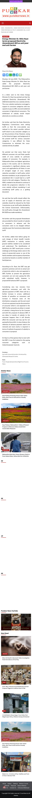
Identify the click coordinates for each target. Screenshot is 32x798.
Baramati (5, 654)
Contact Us (13, 787)
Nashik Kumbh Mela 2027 (16, 1)
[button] (2, 23)
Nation (9, 783)
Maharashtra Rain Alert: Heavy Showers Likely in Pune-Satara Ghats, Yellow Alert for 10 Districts (16, 455)
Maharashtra (6, 36)
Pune (4, 682)
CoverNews (23, 793)
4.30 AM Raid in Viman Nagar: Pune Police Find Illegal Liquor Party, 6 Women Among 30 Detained (15, 716)
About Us (5, 787)
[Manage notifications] (4, 787)
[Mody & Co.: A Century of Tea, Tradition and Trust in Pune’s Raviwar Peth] (16, 762)
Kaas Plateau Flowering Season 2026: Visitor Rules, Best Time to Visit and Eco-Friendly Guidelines (14, 397)
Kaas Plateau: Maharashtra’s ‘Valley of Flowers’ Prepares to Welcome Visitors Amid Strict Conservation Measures (15, 427)
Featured (13, 785)
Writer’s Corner (23, 783)
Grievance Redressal (23, 787)
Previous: (14, 354)
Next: (15, 362)
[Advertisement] (16, 479)
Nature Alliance (21, 785)
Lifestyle (7, 785)
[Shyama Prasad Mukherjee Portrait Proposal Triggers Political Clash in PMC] (16, 622)
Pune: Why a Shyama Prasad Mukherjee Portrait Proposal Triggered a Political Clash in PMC (15, 687)
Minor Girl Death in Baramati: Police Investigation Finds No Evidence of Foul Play (15, 659)
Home (4, 783)
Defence (15, 783)
